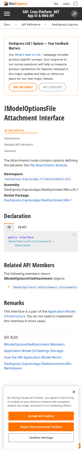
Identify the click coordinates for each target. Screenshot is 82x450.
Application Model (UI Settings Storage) (33, 351)
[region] (41, 418)
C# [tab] (9, 227)
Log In (66, 3)
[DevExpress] (16, 4)
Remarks (10, 151)
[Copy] (74, 234)
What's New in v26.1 (29, 55)
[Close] (73, 391)
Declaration (12, 138)
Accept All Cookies (41, 416)
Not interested (52, 87)
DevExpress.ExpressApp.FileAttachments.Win (37, 179)
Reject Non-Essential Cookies (41, 427)
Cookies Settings (41, 437)
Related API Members (18, 144)
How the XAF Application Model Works (33, 357)
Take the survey (23, 87)
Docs (7, 24)
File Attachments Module (48, 165)
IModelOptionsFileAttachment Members (34, 344)
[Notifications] (75, 3)
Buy (56, 3)
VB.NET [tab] (22, 227)
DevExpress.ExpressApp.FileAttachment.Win (37, 200)
